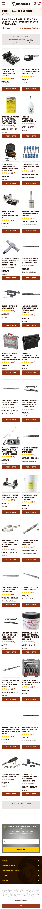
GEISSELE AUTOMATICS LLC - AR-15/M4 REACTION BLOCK (30, 356)
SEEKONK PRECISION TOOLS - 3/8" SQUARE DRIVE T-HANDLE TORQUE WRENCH (11, 262)
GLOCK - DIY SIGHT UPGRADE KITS (9, 307)
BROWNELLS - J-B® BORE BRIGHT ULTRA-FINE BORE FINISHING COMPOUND (30, 636)
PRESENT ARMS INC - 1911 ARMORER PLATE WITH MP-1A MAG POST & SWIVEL (11, 731)
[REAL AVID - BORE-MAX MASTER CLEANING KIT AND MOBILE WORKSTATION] (11, 341)
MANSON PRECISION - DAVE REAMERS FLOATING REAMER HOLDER (10, 543)
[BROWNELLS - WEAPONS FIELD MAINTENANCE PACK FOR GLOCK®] (11, 152)
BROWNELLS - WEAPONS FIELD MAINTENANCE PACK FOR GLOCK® (10, 167)
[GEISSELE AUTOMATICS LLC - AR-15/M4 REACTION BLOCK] (31, 341)
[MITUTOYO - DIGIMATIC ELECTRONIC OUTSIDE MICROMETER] (31, 58)
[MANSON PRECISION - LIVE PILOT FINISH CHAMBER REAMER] (31, 247)
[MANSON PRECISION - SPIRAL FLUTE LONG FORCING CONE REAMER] (31, 294)
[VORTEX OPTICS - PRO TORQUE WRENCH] (11, 763)
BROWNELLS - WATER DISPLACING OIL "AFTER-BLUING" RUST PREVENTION (10, 120)
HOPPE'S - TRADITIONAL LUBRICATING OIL (29, 119)
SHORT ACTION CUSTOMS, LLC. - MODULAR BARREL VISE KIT (9, 73)
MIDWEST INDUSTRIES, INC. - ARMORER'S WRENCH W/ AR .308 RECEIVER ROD (31, 404)
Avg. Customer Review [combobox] (29, 28)
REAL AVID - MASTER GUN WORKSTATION (10, 496)
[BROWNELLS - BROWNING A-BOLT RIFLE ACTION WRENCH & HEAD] (31, 763)
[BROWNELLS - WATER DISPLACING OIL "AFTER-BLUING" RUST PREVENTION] (11, 105)
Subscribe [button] (21, 849)
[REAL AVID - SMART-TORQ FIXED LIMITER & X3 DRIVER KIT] (31, 668)
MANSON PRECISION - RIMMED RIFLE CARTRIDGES (30, 450)
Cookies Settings (21, 900)
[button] (3, 3)
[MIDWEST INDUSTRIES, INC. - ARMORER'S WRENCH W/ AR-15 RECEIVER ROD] (11, 621)
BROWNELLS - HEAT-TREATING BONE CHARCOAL (30, 497)
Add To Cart (11, 89)
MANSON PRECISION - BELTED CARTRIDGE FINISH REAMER (10, 403)
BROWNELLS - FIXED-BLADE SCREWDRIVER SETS (30, 166)
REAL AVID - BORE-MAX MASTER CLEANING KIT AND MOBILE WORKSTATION (11, 356)
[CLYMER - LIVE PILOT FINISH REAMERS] (31, 576)
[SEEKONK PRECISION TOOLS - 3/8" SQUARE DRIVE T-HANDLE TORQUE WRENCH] (11, 247)
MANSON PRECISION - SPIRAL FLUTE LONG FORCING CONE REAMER (30, 309)
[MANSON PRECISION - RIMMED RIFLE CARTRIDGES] (31, 436)
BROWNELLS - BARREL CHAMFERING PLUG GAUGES (31, 214)
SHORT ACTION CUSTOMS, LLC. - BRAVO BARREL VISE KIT (10, 215)
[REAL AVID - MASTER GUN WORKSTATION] (11, 483)
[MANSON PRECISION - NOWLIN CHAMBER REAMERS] (31, 715)
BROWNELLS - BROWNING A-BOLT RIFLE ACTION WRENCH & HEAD (29, 778)
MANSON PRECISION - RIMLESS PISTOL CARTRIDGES (10, 590)
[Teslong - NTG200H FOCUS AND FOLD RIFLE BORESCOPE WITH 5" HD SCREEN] (11, 436)
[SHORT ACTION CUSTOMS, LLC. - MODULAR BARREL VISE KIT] (11, 58)
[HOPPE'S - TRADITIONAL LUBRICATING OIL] (31, 105)
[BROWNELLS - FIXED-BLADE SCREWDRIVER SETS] (31, 152)
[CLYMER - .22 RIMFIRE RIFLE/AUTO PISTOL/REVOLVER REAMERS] (11, 668)
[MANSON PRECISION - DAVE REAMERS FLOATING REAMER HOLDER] (11, 528)
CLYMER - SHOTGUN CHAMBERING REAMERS (30, 542)
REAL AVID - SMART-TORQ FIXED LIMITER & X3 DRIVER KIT (31, 682)
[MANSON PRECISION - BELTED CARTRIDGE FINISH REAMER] (11, 388)
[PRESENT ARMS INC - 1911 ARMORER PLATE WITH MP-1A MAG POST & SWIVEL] (11, 715)
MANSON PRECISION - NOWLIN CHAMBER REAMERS (30, 730)
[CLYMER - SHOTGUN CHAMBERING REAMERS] (31, 528)
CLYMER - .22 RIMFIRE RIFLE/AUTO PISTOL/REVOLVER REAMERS (10, 683)
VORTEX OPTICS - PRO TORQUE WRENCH (10, 776)
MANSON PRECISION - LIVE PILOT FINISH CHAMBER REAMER (30, 261)
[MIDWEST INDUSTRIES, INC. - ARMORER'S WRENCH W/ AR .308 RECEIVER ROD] (31, 388)
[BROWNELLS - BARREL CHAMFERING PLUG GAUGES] (31, 199)
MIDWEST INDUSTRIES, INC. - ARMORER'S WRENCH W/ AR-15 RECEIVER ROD (11, 636)
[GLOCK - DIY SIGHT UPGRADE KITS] (11, 294)
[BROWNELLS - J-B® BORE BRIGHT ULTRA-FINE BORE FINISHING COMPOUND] (31, 621)
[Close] (39, 887)
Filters (7, 28)
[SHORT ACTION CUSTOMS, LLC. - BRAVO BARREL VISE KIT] (11, 199)
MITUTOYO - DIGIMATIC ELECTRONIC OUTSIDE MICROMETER (31, 72)
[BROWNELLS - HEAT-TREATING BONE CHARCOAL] (31, 483)
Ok (21, 906)
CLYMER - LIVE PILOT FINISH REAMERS (30, 589)
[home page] (21, 4)
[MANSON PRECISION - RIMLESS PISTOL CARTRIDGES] (11, 576)
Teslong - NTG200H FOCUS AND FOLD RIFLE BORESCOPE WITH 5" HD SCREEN (10, 451)
